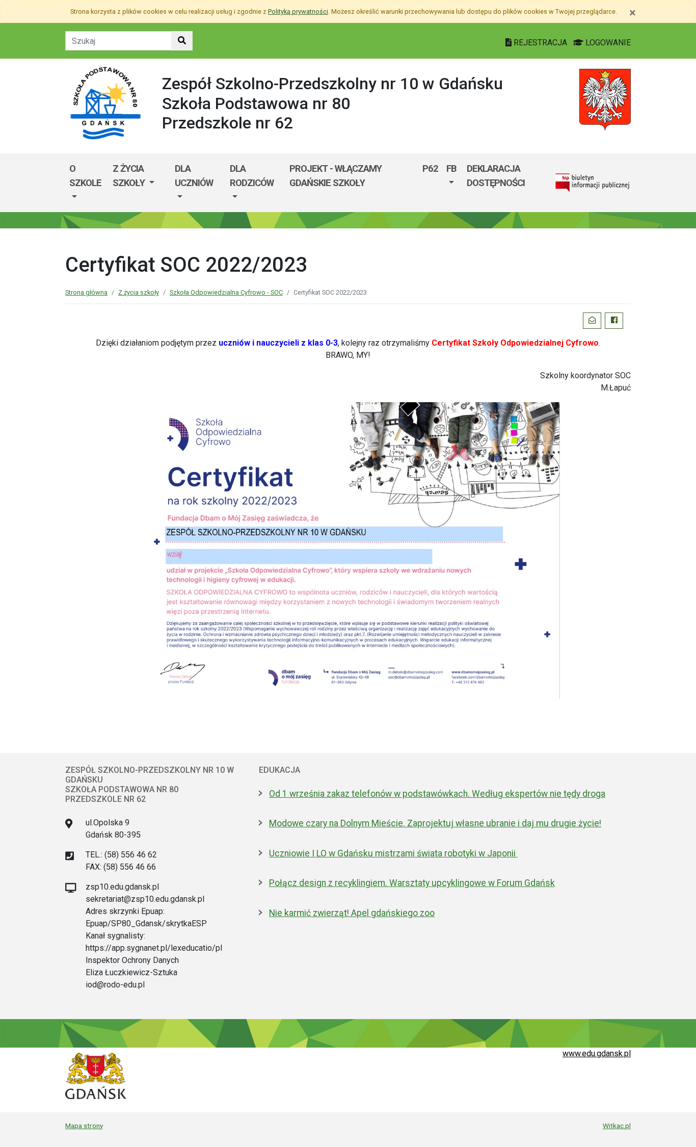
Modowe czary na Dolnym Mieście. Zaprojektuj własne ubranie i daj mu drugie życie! (435, 823)
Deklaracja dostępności (496, 175)
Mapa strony (84, 1126)
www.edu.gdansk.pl (597, 1053)
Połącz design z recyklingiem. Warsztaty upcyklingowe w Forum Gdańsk (412, 883)
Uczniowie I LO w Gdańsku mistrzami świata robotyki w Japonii (393, 853)
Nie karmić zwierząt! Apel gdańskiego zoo (352, 913)
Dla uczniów (194, 175)
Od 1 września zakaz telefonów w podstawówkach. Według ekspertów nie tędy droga (437, 794)
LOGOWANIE (607, 42)
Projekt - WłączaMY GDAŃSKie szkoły (335, 175)
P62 (430, 168)
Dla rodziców (252, 175)
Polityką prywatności (298, 11)
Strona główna (86, 292)
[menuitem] (87, 183)
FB (451, 168)
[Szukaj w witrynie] (182, 40)
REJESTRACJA (540, 42)
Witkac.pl (617, 1126)
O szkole (85, 175)
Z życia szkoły (130, 175)
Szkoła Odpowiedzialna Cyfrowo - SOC (226, 292)
